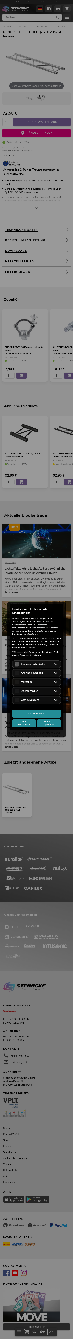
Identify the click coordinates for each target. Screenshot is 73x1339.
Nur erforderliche (24, 723)
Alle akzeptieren (36, 713)
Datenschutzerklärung (30, 655)
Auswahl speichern (49, 723)
